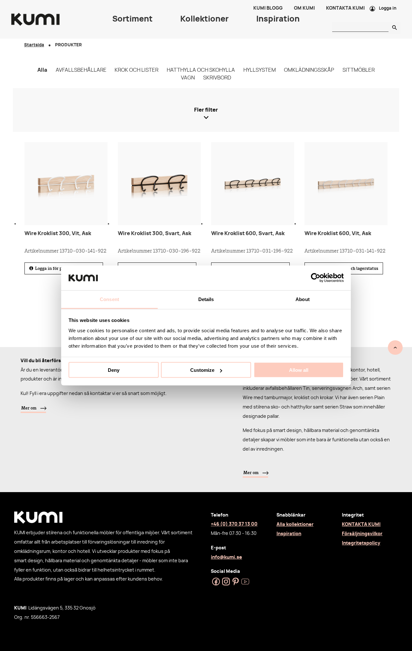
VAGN (188, 77)
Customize (202, 370)
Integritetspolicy (361, 543)
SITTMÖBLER (358, 70)
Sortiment (132, 19)
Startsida (34, 45)
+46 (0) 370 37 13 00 (234, 524)
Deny (113, 370)
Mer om (28, 408)
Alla (42, 70)
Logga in (388, 8)
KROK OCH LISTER (136, 70)
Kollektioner (204, 19)
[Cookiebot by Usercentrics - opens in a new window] (315, 278)
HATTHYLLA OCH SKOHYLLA (201, 70)
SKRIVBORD (217, 77)
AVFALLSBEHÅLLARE (81, 70)
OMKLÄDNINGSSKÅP (309, 70)
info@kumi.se (226, 557)
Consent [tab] (109, 299)
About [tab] (302, 299)
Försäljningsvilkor (362, 533)
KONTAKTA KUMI (361, 524)
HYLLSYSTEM (259, 70)
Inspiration (288, 533)
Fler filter (206, 110)
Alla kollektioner (295, 524)
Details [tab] (206, 299)
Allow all (298, 370)
